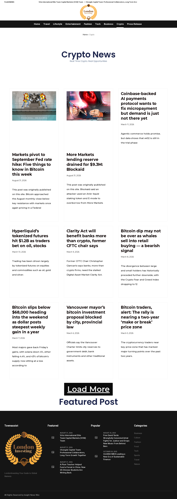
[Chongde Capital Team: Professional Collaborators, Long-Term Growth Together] (53, 452)
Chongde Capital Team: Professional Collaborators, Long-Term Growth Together (107, 2)
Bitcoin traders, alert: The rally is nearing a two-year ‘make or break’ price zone (140, 317)
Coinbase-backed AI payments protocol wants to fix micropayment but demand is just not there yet (140, 106)
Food (136, 446)
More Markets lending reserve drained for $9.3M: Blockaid (85, 162)
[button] (88, 389)
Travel (136, 459)
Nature (137, 464)
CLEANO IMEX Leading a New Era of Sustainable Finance (114, 457)
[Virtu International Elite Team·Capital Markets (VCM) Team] (53, 437)
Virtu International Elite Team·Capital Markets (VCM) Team (52, 2)
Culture (137, 437)
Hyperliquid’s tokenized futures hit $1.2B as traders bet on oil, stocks (31, 238)
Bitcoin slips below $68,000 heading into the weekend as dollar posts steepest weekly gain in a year (31, 319)
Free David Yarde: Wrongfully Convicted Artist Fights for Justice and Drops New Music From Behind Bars (116, 441)
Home (85, 34)
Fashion (137, 442)
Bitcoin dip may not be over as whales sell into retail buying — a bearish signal (141, 241)
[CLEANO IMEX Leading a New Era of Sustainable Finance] (96, 456)
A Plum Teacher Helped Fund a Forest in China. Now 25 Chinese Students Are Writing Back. (72, 468)
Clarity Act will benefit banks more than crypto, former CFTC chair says (86, 238)
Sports (137, 455)
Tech (136, 450)
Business (138, 433)
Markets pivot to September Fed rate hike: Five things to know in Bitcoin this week (32, 164)
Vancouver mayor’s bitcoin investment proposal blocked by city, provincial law (86, 317)
